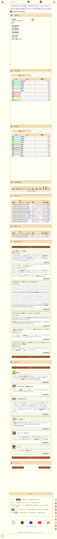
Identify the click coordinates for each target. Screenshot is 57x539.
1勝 (27, 219)
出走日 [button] (13, 189)
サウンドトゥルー (37, 235)
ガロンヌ (35, 215)
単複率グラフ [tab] (21, 75)
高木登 (47, 235)
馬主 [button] (40, 189)
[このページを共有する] (2, 536)
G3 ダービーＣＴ (15, 33)
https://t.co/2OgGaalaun (35, 379)
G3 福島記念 (14, 27)
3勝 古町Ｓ (28, 210)
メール (32, 532)
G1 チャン (29, 235)
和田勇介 (49, 219)
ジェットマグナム (37, 214)
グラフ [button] (27, 79)
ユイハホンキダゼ (37, 206)
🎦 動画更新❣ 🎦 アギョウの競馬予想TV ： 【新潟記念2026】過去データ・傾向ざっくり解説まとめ (31, 5)
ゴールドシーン (37, 221)
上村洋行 (49, 215)
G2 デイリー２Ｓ (15, 30)
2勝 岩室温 (28, 217)
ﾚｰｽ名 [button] (29, 189)
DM (27, 532)
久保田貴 (49, 210)
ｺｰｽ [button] (25, 189)
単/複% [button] (42, 79)
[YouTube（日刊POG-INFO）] (39, 522)
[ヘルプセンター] (48, 522)
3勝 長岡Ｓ (28, 214)
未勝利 (27, 204)
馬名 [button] (33, 189)
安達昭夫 (49, 214)
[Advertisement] (31, 53)
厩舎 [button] (37, 189)
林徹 (49, 221)
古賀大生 (49, 208)
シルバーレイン (37, 212)
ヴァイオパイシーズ (38, 219)
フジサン (35, 208)
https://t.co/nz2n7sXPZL (18, 425)
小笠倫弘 (49, 217)
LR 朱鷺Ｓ (29, 215)
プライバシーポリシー (31, 526)
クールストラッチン (38, 204)
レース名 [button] (28, 202)
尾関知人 (49, 206)
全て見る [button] (31, 247)
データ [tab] (40, 75)
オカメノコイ (36, 217)
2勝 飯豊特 (28, 212)
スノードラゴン (36, 237)
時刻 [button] (18, 189)
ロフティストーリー (38, 210)
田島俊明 (49, 204)
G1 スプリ (29, 237)
